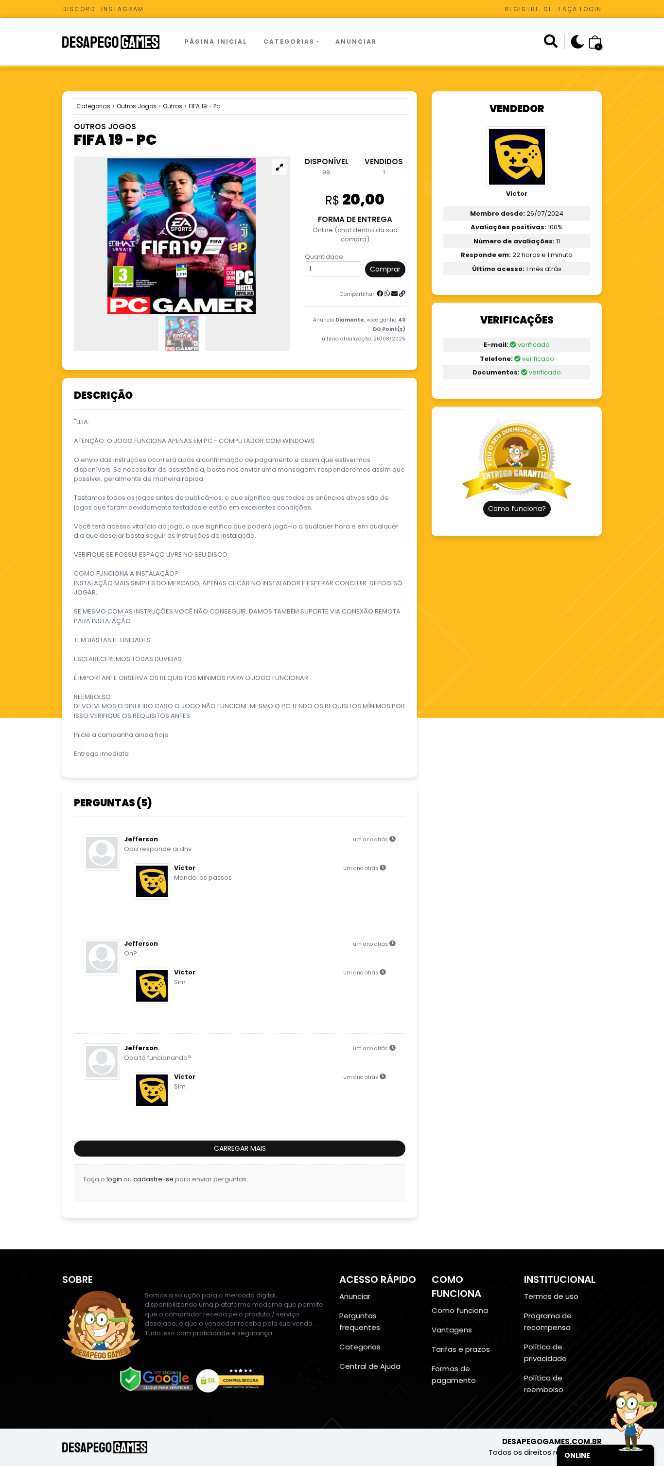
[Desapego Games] (117, 42)
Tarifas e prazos (461, 1349)
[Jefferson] (104, 853)
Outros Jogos (137, 106)
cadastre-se (153, 1179)
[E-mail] (394, 293)
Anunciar (356, 41)
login (114, 1179)
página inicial (216, 41)
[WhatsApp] (387, 293)
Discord (78, 9)
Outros (172, 106)
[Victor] (154, 881)
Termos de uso (551, 1296)
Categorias (289, 41)
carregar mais (240, 1148)
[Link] (402, 293)
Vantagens (452, 1330)
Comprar (385, 269)
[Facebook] (380, 293)
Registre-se (529, 9)
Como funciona (460, 1310)
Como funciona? (517, 508)
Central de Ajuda (370, 1366)
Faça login (580, 9)
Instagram (122, 9)
